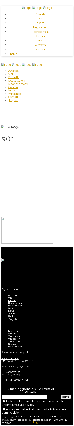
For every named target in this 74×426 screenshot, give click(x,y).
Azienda (12, 295)
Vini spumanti (15, 341)
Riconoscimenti (16, 305)
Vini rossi (12, 333)
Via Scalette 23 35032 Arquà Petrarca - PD (17, 360)
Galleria (12, 308)
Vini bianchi (14, 336)
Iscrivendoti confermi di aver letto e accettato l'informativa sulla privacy (33, 403)
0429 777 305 (13, 372)
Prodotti (12, 300)
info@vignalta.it (19, 380)
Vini (10, 298)
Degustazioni (15, 303)
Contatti (12, 316)
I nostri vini (13, 331)
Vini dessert (14, 338)
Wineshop (13, 313)
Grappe (12, 344)
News (11, 310)
